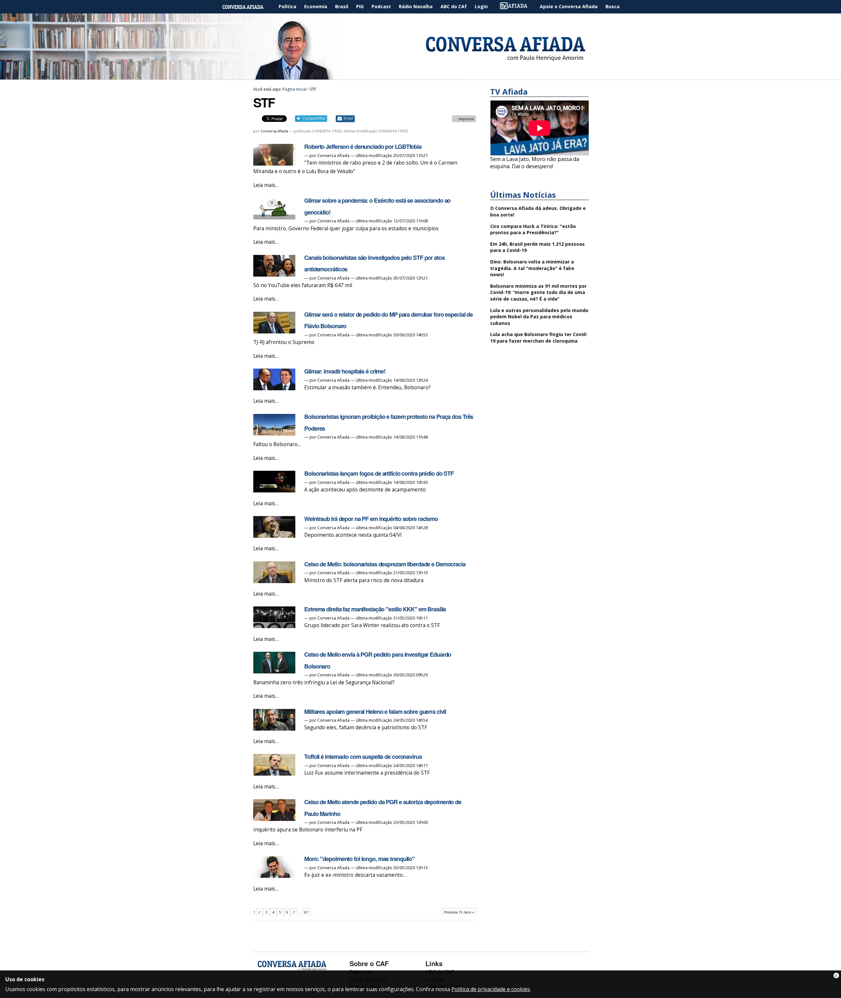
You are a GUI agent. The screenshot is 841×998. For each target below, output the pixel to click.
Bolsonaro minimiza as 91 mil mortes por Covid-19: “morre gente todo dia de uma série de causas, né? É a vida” (538, 292)
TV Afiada (517, 7)
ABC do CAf (454, 6)
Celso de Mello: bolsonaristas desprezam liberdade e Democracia (385, 564)
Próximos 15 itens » (459, 912)
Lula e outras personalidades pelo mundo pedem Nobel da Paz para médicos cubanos (539, 316)
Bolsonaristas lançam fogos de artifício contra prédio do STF (379, 473)
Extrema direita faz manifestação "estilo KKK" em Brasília (375, 609)
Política (287, 6)
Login (481, 6)
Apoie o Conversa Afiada (569, 6)
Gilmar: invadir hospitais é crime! (344, 371)
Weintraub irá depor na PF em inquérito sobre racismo (371, 518)
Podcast (381, 6)
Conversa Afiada (274, 130)
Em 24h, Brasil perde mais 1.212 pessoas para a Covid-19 (537, 247)
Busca (612, 6)
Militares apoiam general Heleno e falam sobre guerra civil (375, 711)
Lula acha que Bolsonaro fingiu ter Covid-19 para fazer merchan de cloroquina (539, 337)
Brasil (341, 6)
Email (348, 118)
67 (306, 912)
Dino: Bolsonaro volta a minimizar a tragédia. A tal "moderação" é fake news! (532, 268)
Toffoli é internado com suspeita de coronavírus (362, 756)
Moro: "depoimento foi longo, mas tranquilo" (359, 858)
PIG (360, 6)
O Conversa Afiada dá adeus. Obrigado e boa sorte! (538, 211)
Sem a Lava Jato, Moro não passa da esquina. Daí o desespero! (534, 162)
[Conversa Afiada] (420, 75)
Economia (315, 6)
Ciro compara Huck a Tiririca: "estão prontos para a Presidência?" (533, 229)
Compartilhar (314, 118)
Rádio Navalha (416, 6)
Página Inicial (247, 7)
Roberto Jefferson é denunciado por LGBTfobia (362, 146)
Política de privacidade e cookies (490, 989)
